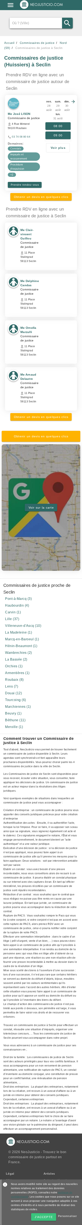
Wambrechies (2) (18, 652)
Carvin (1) (13, 612)
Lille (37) (12, 619)
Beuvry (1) (13, 713)
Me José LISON (19, 114)
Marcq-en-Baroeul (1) (22, 639)
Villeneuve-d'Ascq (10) (23, 625)
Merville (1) (14, 727)
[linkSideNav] (10, 5)
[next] (73, 101)
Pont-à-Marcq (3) (18, 598)
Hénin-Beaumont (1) (21, 646)
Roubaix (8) (14, 679)
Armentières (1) (17, 673)
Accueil (9, 42)
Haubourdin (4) (17, 605)
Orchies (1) (14, 666)
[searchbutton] (67, 23)
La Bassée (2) (16, 659)
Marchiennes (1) (18, 706)
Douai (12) (13, 693)
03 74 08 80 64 (21, 136)
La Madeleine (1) (18, 632)
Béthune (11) (15, 720)
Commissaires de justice (37, 42)
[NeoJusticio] (41, 8)
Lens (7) (11, 686)
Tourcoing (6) (15, 700)
